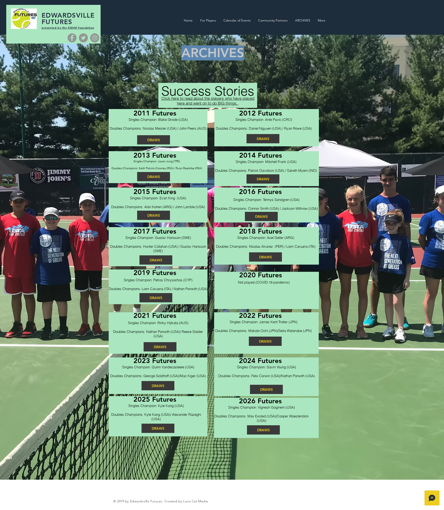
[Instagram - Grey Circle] (94, 37)
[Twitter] (83, 37)
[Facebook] (72, 37)
